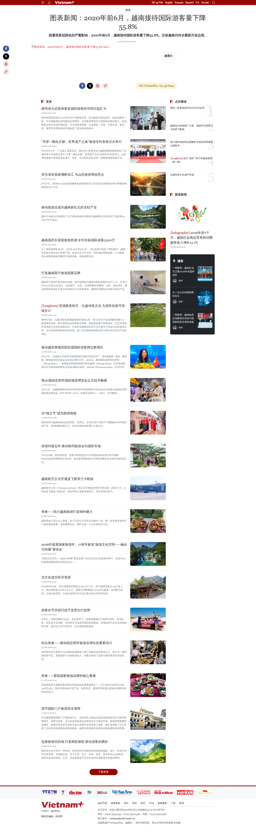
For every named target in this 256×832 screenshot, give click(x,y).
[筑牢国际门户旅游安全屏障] (148, 718)
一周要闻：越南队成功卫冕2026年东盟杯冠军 (183, 271)
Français (179, 2)
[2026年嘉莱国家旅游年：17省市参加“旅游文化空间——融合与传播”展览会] (148, 554)
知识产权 (102, 803)
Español (189, 2)
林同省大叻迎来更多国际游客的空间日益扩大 (74, 108)
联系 (181, 803)
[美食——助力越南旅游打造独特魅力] (148, 521)
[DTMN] (163, 792)
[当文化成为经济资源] (148, 587)
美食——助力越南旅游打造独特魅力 (67, 512)
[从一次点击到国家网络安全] (205, 298)
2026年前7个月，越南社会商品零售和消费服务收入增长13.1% (191, 237)
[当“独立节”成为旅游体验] (148, 423)
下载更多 (103, 771)
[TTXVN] (50, 792)
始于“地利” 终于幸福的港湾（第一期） (191, 160)
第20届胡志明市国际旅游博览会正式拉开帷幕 (74, 380)
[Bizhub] (102, 792)
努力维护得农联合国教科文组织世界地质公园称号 (191, 144)
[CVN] (143, 792)
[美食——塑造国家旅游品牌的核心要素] (148, 685)
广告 (173, 803)
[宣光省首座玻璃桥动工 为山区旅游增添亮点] (148, 184)
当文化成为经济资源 (56, 577)
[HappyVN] (205, 792)
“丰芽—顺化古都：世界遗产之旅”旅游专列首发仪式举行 (81, 142)
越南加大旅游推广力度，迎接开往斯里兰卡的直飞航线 (191, 127)
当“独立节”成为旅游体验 (59, 413)
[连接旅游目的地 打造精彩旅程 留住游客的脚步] (148, 751)
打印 (6, 64)
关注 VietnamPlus (148, 85)
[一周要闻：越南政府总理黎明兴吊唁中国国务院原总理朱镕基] (205, 320)
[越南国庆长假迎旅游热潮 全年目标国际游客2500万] (148, 249)
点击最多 (181, 101)
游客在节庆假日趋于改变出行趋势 (65, 610)
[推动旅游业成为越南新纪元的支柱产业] (148, 217)
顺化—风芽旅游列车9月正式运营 (187, 107)
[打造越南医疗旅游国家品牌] (148, 282)
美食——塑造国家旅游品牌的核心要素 (68, 676)
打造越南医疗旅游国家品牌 (60, 273)
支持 (134, 803)
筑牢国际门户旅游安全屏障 (60, 708)
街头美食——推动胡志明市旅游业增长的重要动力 (76, 643)
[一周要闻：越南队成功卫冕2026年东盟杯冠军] (205, 273)
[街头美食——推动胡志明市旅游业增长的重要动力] (148, 652)
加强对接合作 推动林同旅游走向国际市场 (71, 446)
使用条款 (115, 803)
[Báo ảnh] (185, 792)
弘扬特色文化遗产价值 (182, 174)
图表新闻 (181, 194)
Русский (205, 2)
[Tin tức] (75, 792)
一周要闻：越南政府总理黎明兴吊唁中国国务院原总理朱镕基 (183, 318)
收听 (181, 280)
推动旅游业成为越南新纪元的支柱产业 (69, 207)
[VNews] (62, 792)
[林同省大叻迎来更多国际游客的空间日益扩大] (148, 118)
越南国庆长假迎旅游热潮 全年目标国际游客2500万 (78, 240)
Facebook (6, 49)
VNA (151, 803)
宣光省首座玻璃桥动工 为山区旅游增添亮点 (72, 174)
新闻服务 (162, 803)
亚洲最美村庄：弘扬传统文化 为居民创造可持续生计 (83, 308)
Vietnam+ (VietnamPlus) (65, 2)
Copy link (6, 72)
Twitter (6, 56)
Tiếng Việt (157, 2)
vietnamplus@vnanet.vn (122, 818)
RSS (126, 803)
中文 (197, 2)
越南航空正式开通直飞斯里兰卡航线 (67, 479)
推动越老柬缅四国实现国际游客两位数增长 (72, 347)
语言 (142, 803)
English (169, 2)
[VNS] (122, 792)
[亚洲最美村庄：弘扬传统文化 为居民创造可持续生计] (148, 315)
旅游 (128, 9)
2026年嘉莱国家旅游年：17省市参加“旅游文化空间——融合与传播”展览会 (84, 547)
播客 (180, 261)
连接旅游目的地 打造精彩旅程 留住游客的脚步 (74, 742)
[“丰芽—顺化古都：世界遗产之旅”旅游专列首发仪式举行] (148, 151)
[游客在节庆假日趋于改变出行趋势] (148, 619)
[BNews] (89, 792)
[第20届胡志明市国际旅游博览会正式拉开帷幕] (148, 390)
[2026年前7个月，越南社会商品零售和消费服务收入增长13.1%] (192, 214)
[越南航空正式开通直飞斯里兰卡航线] (148, 488)
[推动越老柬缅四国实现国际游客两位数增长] (148, 357)
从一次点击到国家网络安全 (183, 294)
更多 (49, 101)
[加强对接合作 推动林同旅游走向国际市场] (148, 455)
